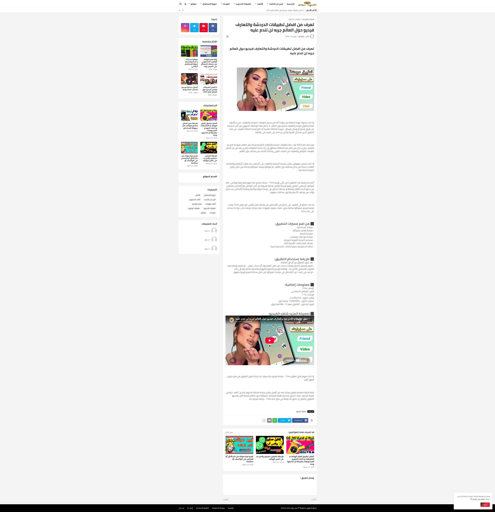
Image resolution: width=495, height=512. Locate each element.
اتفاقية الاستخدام (202, 508)
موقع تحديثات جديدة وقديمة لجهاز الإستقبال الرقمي (191, 63)
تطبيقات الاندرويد (243, 4)
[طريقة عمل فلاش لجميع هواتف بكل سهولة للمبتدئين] (189, 115)
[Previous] (183, 10)
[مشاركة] (227, 36)
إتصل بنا (190, 508)
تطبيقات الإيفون (194, 208)
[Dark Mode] (185, 4)
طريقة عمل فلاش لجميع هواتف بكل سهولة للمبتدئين (190, 125)
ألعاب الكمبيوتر (194, 199)
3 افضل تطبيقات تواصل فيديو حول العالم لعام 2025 (285, 10)
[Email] (269, 420)
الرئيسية (290, 4)
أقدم (226, 499)
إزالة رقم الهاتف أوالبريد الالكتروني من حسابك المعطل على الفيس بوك (209, 63)
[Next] (179, 10)
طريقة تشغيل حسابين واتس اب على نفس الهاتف (270, 457)
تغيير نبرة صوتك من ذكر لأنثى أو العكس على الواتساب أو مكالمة (239, 459)
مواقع (193, 4)
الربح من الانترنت (276, 4)
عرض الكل (229, 432)
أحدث (313, 499)
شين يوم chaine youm (289, 508)
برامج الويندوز (197, 204)
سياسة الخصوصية (218, 508)
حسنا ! (485, 504)
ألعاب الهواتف (210, 204)
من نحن (181, 508)
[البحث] (180, 4)
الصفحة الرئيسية (308, 19)
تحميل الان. (309, 379)
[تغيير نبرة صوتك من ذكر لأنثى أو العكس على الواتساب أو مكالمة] (189, 147)
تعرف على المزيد (478, 499)
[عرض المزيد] (264, 420)
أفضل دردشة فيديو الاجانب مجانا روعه (189, 88)
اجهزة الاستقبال (209, 4)
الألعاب (260, 4)
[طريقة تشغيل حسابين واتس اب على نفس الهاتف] (208, 147)
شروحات (226, 4)
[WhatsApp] (274, 420)
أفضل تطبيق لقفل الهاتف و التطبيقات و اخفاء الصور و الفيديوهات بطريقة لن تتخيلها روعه (300, 460)
